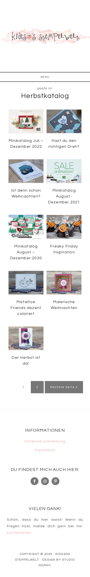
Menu (45, 77)
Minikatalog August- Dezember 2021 (64, 196)
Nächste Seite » (64, 387)
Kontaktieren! (19, 532)
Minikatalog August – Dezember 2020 (26, 252)
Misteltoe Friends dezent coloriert (25, 308)
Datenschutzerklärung (45, 441)
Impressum (45, 450)
